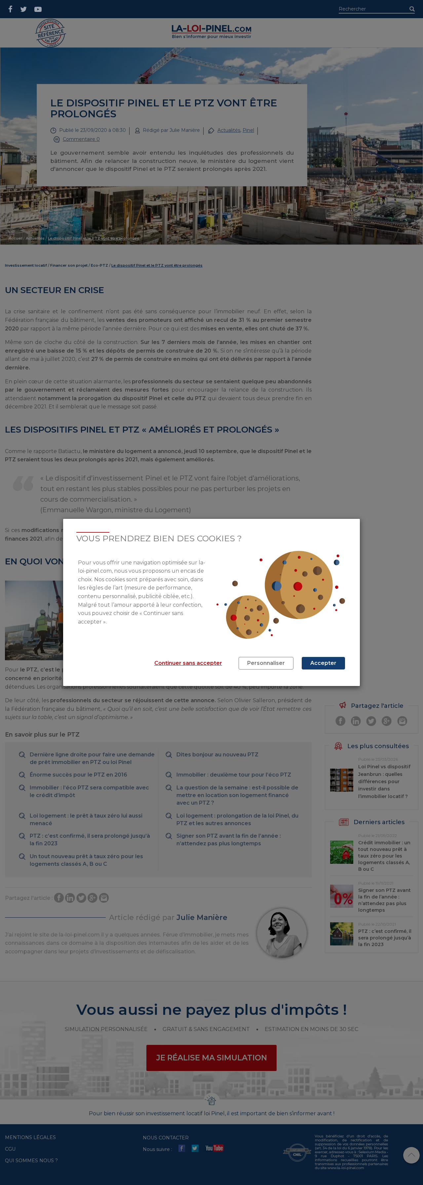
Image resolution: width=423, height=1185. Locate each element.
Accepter (323, 663)
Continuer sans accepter (188, 663)
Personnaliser (266, 663)
